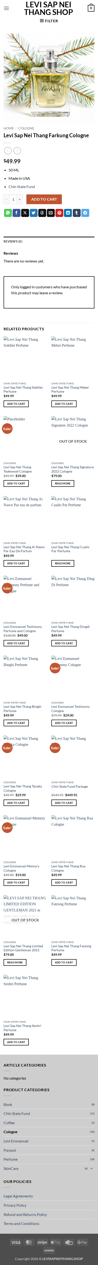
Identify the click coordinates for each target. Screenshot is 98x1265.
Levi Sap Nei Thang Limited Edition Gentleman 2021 (23, 948)
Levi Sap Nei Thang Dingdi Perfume (70, 629)
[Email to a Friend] (51, 213)
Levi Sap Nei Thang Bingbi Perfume (22, 709)
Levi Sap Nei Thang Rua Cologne (68, 868)
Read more (63, 483)
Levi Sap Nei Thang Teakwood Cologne (18, 469)
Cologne (26, 128)
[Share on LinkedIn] (68, 213)
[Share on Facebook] (16, 213)
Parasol (10, 1150)
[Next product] (7, 150)
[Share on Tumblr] (77, 213)
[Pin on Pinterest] (59, 213)
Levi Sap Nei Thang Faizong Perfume (71, 948)
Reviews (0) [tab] (13, 241)
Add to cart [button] (16, 403)
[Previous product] (17, 150)
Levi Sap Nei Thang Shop (48, 8)
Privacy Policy (15, 1205)
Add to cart (44, 199)
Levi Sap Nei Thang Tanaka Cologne (23, 788)
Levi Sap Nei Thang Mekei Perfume (70, 390)
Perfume (11, 1159)
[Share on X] (25, 213)
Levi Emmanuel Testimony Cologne (70, 709)
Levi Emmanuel (16, 1141)
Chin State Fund (22, 186)
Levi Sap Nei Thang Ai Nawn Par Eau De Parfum (24, 549)
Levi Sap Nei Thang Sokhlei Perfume (23, 390)
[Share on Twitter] (34, 213)
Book (8, 1104)
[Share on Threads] (42, 213)
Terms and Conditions (21, 1223)
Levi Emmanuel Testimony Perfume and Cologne (23, 629)
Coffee (9, 1122)
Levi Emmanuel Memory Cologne (21, 868)
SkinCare (11, 1168)
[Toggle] (91, 1168)
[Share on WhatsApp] (8, 213)
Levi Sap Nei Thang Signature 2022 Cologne (72, 469)
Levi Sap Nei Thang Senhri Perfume (22, 1028)
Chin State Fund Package (69, 786)
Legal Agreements (18, 1196)
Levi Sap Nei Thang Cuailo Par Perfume (70, 549)
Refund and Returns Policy (25, 1214)
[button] (6, 8)
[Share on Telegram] (85, 213)
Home (9, 128)
